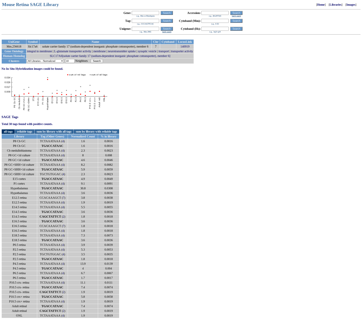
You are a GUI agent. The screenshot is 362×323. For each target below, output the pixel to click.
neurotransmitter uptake (122, 51)
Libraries (335, 4)
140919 (184, 46)
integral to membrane (39, 51)
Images (350, 4)
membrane (99, 51)
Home (321, 4)
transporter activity (182, 51)
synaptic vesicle (147, 51)
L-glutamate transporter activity (72, 51)
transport (164, 51)
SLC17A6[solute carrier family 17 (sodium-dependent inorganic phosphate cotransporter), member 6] (110, 56)
